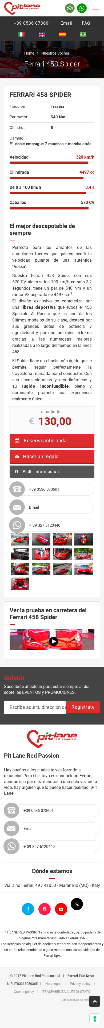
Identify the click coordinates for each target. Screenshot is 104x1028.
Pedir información (40, 471)
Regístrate (83, 707)
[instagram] (44, 909)
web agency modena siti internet (79, 1000)
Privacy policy (80, 984)
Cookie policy (24, 992)
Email (67, 23)
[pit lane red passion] (22, 7)
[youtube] (61, 909)
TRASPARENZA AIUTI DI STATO (66, 992)
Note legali (53, 984)
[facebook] (28, 909)
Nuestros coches (55, 53)
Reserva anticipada (45, 440)
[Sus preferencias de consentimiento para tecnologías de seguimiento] (95, 1019)
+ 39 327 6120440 (44, 525)
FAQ (86, 23)
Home (29, 53)
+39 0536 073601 (32, 23)
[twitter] (76, 904)
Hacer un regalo (40, 456)
